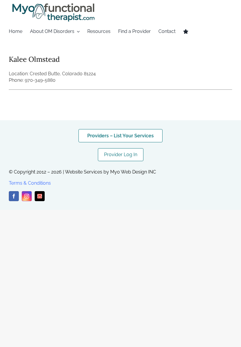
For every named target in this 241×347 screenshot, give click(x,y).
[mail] (40, 196)
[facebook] (14, 196)
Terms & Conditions (30, 183)
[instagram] (27, 196)
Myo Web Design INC (133, 172)
